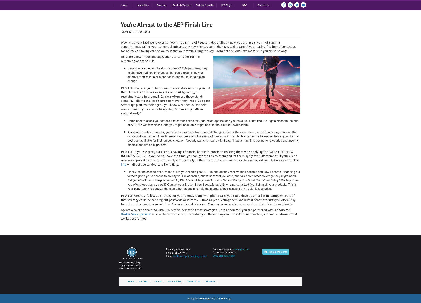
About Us (143, 5)
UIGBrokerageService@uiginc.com (190, 256)
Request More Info (277, 251)
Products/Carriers (183, 5)
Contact (158, 281)
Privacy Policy (174, 281)
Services (162, 5)
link (123, 164)
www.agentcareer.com (224, 256)
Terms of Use (193, 281)
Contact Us (263, 5)
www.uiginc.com (241, 249)
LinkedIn (210, 281)
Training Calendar (205, 5)
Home (124, 5)
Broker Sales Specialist (136, 214)
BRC (244, 5)
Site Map (143, 281)
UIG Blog (226, 5)
